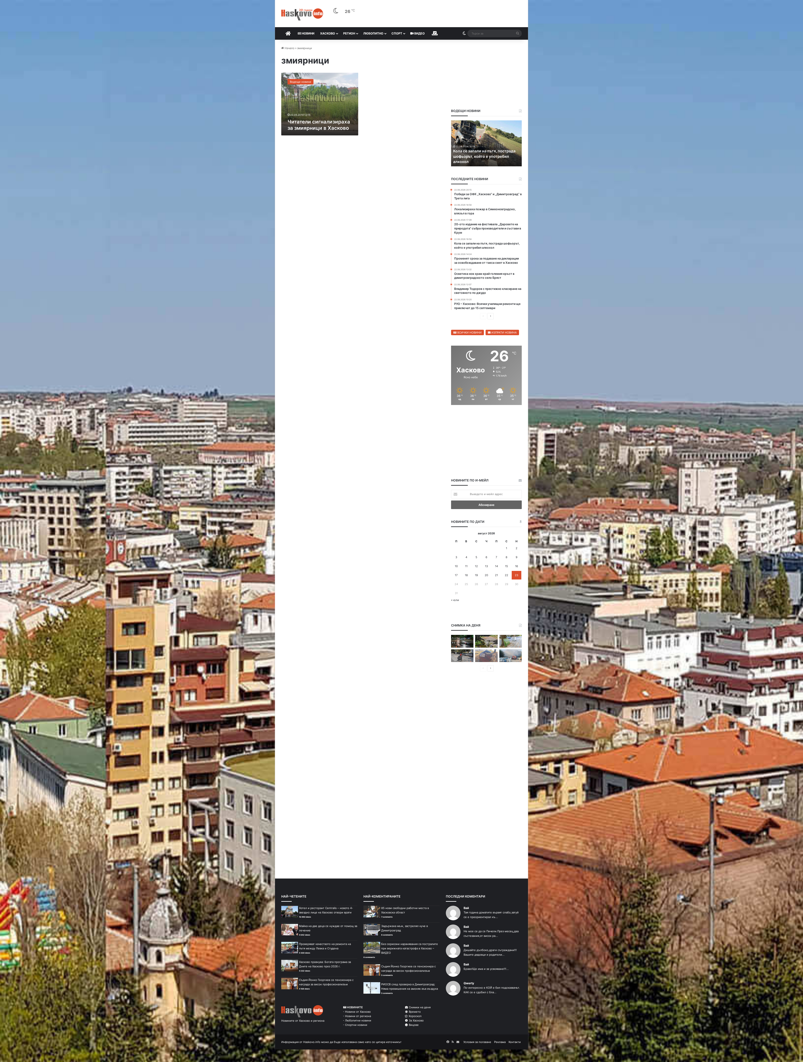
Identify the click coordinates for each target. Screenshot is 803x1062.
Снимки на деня (419, 1007)
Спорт (396, 33)
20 (486, 575)
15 (506, 566)
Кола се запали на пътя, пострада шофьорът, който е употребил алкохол (484, 156)
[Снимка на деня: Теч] (462, 641)
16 (516, 566)
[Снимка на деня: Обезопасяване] (462, 655)
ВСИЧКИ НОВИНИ (469, 332)
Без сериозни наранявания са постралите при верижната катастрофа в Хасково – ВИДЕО (409, 948)
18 (466, 575)
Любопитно (373, 33)
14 (496, 566)
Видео (419, 33)
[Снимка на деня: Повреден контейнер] (510, 641)
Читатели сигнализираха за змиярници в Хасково (319, 125)
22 (506, 575)
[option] (486, 143)
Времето (414, 1011)
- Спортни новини (355, 1024)
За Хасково (416, 1020)
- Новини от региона (357, 1016)
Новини (307, 33)
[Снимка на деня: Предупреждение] (486, 655)
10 (456, 566)
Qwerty (469, 983)
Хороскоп (415, 1016)
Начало (289, 48)
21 (496, 575)
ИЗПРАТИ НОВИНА (504, 332)
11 (466, 566)
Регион (349, 33)
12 (476, 566)
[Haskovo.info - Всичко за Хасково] (302, 14)
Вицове (413, 1024)
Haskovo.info (311, 1042)
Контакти (515, 1042)
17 (456, 575)
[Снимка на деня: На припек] (486, 641)
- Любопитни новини (357, 1020)
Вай (466, 908)
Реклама (500, 1042)
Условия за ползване (477, 1042)
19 (476, 575)
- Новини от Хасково (357, 1011)
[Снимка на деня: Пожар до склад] (510, 655)
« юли (455, 600)
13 (486, 566)
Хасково (327, 33)
